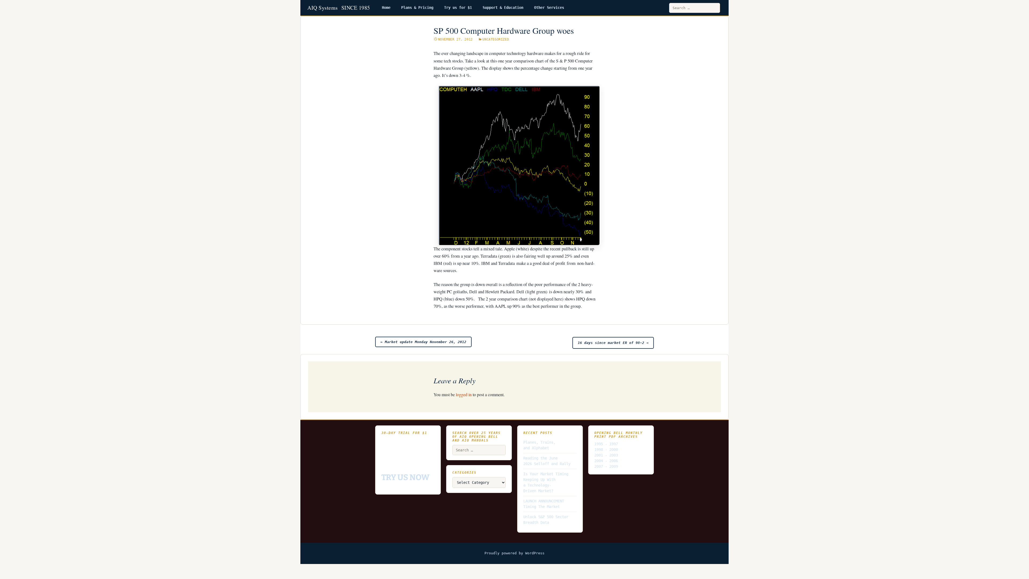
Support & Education (503, 7)
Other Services (549, 7)
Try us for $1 (458, 7)
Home (386, 7)
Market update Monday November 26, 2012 (423, 342)
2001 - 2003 (606, 455)
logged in (464, 394)
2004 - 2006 (606, 461)
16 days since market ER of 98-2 (613, 343)
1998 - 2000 (606, 449)
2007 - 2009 (606, 466)
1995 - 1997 (606, 444)
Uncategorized (495, 39)
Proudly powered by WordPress (514, 553)
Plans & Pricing (417, 7)
